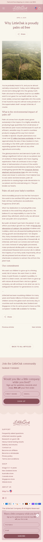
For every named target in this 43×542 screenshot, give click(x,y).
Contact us (6, 447)
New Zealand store (9, 470)
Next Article (36, 327)
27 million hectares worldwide (22, 138)
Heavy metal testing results (13, 442)
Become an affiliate (10, 450)
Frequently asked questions (12, 433)
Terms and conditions (10, 459)
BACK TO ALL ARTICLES (21, 347)
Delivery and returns (9, 445)
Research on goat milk (10, 439)
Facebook (5, 368)
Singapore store (8, 479)
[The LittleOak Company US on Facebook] (3, 498)
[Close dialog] (37, 515)
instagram (15, 368)
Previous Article (8, 327)
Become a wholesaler (10, 453)
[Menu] (3, 8)
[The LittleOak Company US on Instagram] (5, 498)
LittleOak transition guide (12, 436)
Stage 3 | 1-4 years (9, 468)
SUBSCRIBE (21, 536)
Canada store (7, 476)
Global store (7, 482)
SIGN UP (21, 401)
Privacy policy (7, 456)
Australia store (7, 473)
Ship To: (5, 491)
